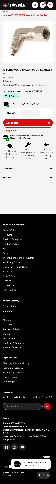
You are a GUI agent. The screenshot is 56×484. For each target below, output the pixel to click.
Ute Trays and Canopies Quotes (18, 257)
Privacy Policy (10, 377)
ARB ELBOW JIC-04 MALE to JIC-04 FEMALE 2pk (25, 15)
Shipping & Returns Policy (16, 363)
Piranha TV (8, 280)
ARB (5, 73)
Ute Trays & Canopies (13, 343)
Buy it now (11, 130)
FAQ (5, 248)
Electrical (8, 320)
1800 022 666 (18, 423)
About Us (7, 271)
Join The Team (10, 290)
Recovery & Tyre (11, 329)
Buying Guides (10, 230)
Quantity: (12, 112)
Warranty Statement (13, 372)
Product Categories (13, 239)
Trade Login (9, 381)
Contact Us (8, 285)
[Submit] (47, 406)
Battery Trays (9, 306)
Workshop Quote (11, 262)
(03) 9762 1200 (26, 426)
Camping (8, 311)
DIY (5, 315)
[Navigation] (50, 5)
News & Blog (9, 276)
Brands (6, 253)
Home (5, 11)
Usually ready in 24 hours (20, 138)
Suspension (9, 338)
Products (7, 234)
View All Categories (13, 347)
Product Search (11, 244)
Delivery (21, 85)
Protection (8, 324)
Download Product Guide (15, 267)
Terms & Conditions (13, 367)
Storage (7, 333)
